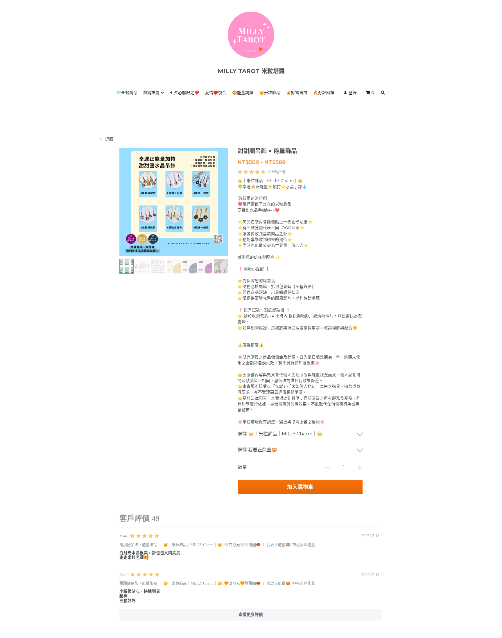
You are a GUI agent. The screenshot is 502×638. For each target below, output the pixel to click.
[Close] (316, 260)
